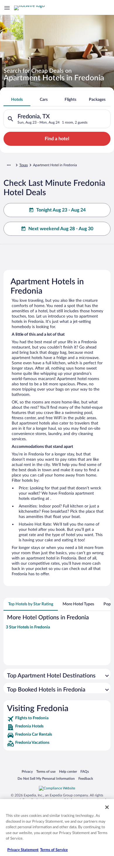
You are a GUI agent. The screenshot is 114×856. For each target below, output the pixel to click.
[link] (57, 718)
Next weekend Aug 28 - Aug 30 (60, 228)
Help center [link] (68, 771)
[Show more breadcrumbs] (9, 165)
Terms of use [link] (46, 771)
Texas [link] (23, 165)
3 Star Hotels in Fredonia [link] (28, 627)
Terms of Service (54, 850)
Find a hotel (57, 138)
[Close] (107, 807)
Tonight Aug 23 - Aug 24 (61, 210)
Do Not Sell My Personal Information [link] (46, 778)
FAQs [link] (84, 771)
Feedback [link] (85, 778)
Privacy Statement (23, 850)
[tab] (17, 99)
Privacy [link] (27, 771)
